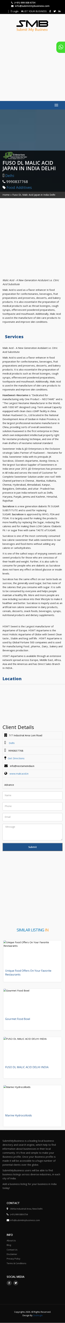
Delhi (9, 175)
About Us (11, 1240)
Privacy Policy (13, 1258)
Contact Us (12, 1249)
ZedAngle (37, 1315)
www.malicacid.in (19, 773)
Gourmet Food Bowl (17, 1019)
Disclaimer (12, 1254)
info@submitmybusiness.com (32, 5)
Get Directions (16, 758)
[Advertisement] (32, 64)
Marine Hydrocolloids (18, 1115)
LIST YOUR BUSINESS (35, 11)
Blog (9, 1244)
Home (6, 194)
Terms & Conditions (16, 1263)
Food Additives (19, 187)
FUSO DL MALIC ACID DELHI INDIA (26, 1067)
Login (15, 11)
